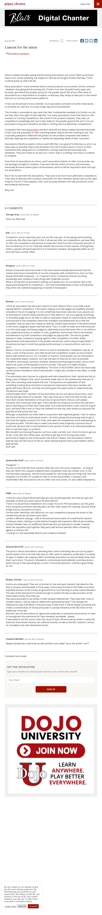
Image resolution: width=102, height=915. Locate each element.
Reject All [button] (22, 906)
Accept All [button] (33, 906)
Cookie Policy (10, 906)
